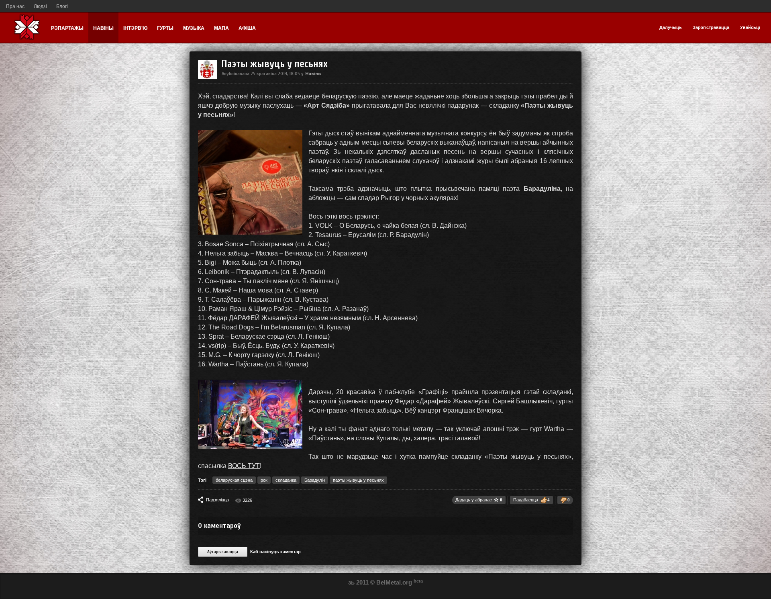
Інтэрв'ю (135, 28)
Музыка (193, 28)
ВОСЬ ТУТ (244, 465)
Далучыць (670, 27)
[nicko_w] (207, 77)
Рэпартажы (67, 28)
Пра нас (15, 6)
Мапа (221, 28)
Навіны (103, 28)
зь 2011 (358, 582)
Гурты (165, 28)
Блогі (62, 6)
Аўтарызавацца (222, 551)
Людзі (40, 6)
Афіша (247, 28)
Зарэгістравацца (711, 27)
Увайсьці (750, 27)
